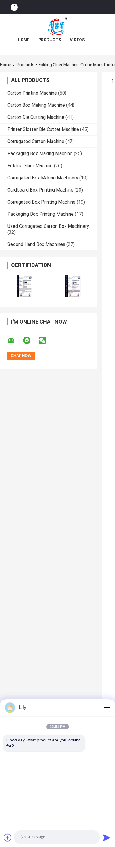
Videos (77, 40)
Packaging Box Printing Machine (40, 214)
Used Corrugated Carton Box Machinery (48, 226)
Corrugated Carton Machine (35, 141)
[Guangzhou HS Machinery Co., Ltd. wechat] (46, 340)
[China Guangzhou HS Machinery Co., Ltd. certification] (24, 286)
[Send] (106, 837)
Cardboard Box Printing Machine (40, 190)
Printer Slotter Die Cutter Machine (43, 129)
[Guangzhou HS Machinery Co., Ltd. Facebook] (14, 7)
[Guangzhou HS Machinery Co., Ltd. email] (14, 340)
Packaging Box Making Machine (40, 153)
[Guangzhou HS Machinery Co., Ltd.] (57, 26)
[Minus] (106, 707)
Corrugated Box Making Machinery (42, 178)
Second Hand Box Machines (36, 244)
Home (23, 40)
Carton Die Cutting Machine (35, 117)
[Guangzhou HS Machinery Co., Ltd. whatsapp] (30, 340)
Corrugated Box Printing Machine (41, 202)
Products (49, 40)
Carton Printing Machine (32, 93)
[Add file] (8, 837)
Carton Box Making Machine (36, 105)
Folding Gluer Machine (30, 165)
